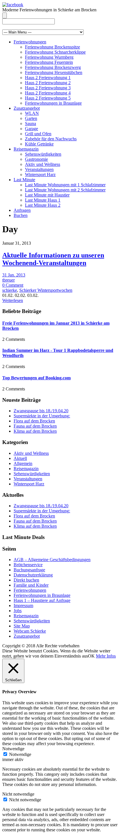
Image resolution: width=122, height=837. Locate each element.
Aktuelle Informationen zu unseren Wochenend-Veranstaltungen (53, 259)
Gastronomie (36, 159)
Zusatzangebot (27, 108)
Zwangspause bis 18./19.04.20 (41, 410)
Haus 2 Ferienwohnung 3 (48, 87)
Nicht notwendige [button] (18, 794)
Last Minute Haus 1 (42, 200)
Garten (31, 118)
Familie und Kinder (31, 585)
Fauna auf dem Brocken (35, 426)
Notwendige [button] (13, 748)
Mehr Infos (106, 656)
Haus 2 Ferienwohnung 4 (48, 92)
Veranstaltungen (39, 169)
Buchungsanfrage (29, 569)
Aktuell (20, 458)
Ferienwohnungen (30, 41)
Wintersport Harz (40, 174)
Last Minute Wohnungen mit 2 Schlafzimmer (65, 189)
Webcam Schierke (30, 631)
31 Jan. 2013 (13, 274)
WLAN (32, 113)
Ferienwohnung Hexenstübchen (53, 72)
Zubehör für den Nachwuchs (51, 138)
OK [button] (91, 656)
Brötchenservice (28, 564)
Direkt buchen (26, 580)
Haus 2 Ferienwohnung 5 (48, 98)
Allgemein (23, 463)
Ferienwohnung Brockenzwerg (53, 67)
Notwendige (20, 754)
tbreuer (8, 280)
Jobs (18, 610)
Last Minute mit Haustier (47, 195)
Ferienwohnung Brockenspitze (52, 47)
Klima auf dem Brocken (35, 431)
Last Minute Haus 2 (42, 205)
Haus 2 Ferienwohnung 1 (48, 77)
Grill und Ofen (38, 133)
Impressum (23, 605)
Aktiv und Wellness (42, 164)
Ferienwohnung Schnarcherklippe (55, 52)
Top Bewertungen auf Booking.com (36, 377)
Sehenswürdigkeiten (43, 154)
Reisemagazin (26, 149)
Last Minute (24, 179)
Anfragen (22, 210)
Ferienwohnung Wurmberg (49, 57)
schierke (9, 290)
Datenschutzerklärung (33, 574)
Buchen (21, 215)
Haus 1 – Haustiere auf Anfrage (42, 600)
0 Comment (12, 285)
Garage (31, 128)
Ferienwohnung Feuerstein (49, 62)
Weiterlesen (12, 300)
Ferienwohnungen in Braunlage (53, 103)
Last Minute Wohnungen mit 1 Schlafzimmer (65, 184)
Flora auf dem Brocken (34, 420)
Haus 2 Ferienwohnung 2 (48, 82)
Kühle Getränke (39, 143)
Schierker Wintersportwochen (45, 290)
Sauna (30, 123)
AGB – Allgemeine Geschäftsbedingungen (52, 559)
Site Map (22, 625)
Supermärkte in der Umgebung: (42, 415)
